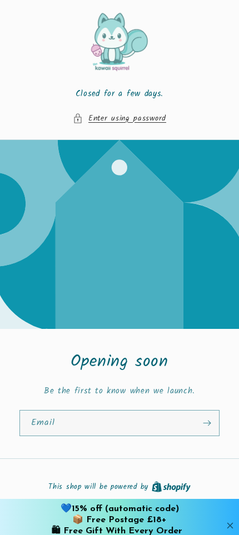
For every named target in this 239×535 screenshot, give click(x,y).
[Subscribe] (207, 423)
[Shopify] (171, 487)
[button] (119, 119)
